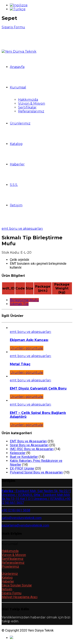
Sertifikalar (27, 107)
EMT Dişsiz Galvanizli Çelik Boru (38, 388)
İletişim (16, 205)
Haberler (17, 164)
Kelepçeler (17, 453)
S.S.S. (14, 185)
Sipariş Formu (11, 593)
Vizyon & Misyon (31, 103)
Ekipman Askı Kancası (29, 340)
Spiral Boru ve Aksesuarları (29, 445)
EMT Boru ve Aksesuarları (22, 229)
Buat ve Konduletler (24, 457)
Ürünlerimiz (20, 123)
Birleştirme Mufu (24, 300)
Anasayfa (17, 67)
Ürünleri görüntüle (26, 348)
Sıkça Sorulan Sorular (17, 585)
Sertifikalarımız (12, 559)
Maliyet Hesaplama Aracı (19, 597)
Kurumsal (18, 87)
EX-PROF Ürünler (22, 468)
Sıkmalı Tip (19, 304)
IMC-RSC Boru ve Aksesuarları (32, 449)
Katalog (16, 144)
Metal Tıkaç (20, 364)
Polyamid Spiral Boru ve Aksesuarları (36, 472)
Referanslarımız (31, 111)
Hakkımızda (28, 100)
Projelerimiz (10, 566)
